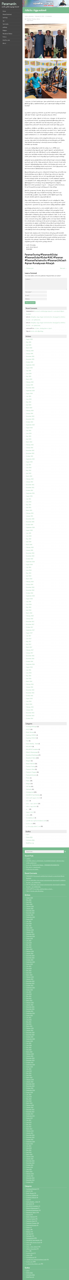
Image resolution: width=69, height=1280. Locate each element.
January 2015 (29, 710)
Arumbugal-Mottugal (31, 726)
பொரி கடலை (6, 40)
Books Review (30, 732)
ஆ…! (4, 21)
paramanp (31, 16)
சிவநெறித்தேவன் (30, 817)
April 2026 (28, 345)
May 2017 (28, 641)
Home (4, 11)
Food (27, 741)
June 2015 (28, 701)
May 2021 (28, 504)
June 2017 (28, 638)
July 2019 (28, 567)
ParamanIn (9, 3)
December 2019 (30, 553)
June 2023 (28, 433)
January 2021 (29, 516)
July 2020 (28, 533)
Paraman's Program (31, 772)
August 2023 (29, 427)
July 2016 (28, 670)
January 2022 (29, 482)
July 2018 (28, 601)
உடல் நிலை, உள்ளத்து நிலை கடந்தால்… (43, 328)
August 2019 (29, 564)
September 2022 (30, 459)
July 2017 (28, 635)
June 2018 (28, 604)
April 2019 (28, 576)
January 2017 (29, 653)
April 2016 (28, 678)
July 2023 (28, 430)
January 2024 (29, 413)
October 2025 (29, 362)
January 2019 (29, 584)
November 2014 (30, 715)
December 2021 (30, 484)
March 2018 (29, 613)
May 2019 (28, 573)
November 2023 (30, 419)
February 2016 (30, 684)
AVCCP (28, 729)
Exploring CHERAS (31, 735)
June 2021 (28, 501)
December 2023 (30, 416)
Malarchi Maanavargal (31, 752)
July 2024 (28, 396)
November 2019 (30, 556)
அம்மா (27, 800)
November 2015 (30, 693)
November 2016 (30, 658)
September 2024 (30, 390)
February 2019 (30, 581)
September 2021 (30, 493)
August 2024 (29, 393)
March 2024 (29, 407)
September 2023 (30, 425)
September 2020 (30, 527)
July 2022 (28, 464)
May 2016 (28, 675)
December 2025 (30, 356)
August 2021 (29, 496)
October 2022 (29, 456)
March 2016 (29, 681)
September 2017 (30, 630)
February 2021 (30, 513)
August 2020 (29, 530)
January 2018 (29, 618)
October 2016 (29, 661)
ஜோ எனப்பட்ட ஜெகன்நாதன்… (33, 867)
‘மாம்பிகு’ (28, 858)
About (4, 43)
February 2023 (30, 444)
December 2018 (30, 587)
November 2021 (30, 487)
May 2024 (28, 402)
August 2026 (29, 339)
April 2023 (28, 439)
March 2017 (29, 647)
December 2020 (30, 519)
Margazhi (28, 760)
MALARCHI (29, 746)
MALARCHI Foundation (32, 749)
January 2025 (29, 385)
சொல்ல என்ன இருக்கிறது (37, 331)
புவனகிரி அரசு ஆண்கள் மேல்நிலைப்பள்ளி (36, 820)
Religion (5, 30)
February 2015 (30, 707)
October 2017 (29, 627)
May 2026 (28, 342)
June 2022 (28, 467)
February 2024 (30, 410)
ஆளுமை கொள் (30, 812)
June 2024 (28, 399)
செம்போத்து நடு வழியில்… (32, 869)
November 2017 (30, 624)
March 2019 (29, 578)
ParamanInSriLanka (31, 775)
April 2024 (28, 405)
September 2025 (30, 365)
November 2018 (30, 590)
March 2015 (29, 704)
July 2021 (28, 499)
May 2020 (28, 539)
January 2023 (29, 447)
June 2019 (28, 570)
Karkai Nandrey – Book (32, 743)
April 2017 (28, 644)
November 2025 (30, 359)
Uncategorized (30, 792)
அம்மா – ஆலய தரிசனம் (32, 803)
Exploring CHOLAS (31, 738)
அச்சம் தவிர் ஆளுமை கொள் (33, 798)
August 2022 (29, 462)
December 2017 (30, 621)
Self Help (5, 17)
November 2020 (30, 521)
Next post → (63, 268)
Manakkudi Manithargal (32, 755)
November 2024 (30, 387)
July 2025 (28, 370)
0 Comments (48, 16)
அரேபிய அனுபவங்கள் (31, 806)
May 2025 (28, 376)
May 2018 (28, 607)
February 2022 (30, 479)
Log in (27, 834)
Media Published (7, 14)
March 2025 (29, 379)
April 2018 (28, 610)
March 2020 (29, 544)
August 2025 (29, 367)
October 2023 (29, 422)
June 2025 (28, 373)
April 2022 (28, 473)
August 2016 (29, 667)
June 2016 (28, 673)
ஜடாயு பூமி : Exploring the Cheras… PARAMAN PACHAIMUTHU (42, 865)
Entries (29, 837)
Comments (30, 840)
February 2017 (30, 650)
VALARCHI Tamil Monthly (32, 795)
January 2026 (29, 353)
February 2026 (30, 350)
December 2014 (30, 712)
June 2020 (28, 536)
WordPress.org (30, 843)
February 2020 (30, 547)
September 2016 (30, 664)
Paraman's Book (30, 769)
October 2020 (29, 524)
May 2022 (28, 470)
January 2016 (29, 687)
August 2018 (29, 598)
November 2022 (30, 453)
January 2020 (29, 550)
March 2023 (29, 442)
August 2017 (29, 633)
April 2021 (28, 507)
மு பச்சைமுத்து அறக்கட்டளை (33, 826)
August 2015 (29, 698)
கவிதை (5, 27)
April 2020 (28, 541)
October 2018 (29, 593)
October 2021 (29, 490)
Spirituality (5, 24)
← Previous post (29, 268)
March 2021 (29, 510)
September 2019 (30, 561)
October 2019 (29, 559)
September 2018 (30, 596)
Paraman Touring (31, 19)
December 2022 (30, 450)
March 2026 (29, 348)
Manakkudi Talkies (7, 33)
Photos (28, 778)
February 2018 (30, 616)
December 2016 (30, 655)
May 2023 (28, 436)
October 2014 (29, 718)
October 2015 (29, 695)
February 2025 (30, 382)
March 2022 (29, 476)
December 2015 (30, 690)
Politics (5, 37)
